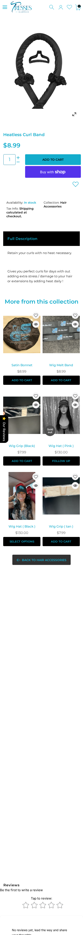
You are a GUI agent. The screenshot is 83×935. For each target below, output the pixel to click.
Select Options (22, 541)
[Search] (52, 7)
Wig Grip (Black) (22, 446)
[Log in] (60, 7)
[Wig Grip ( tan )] (61, 496)
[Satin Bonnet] (21, 335)
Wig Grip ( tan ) (61, 526)
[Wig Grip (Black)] (21, 415)
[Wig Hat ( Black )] (21, 496)
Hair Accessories (55, 204)
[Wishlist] (69, 7)
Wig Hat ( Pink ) (61, 446)
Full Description (22, 239)
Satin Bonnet (21, 365)
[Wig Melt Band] (61, 335)
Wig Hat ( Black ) (22, 526)
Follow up (61, 461)
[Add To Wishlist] (75, 184)
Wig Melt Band (61, 365)
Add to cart (53, 160)
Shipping (26, 208)
